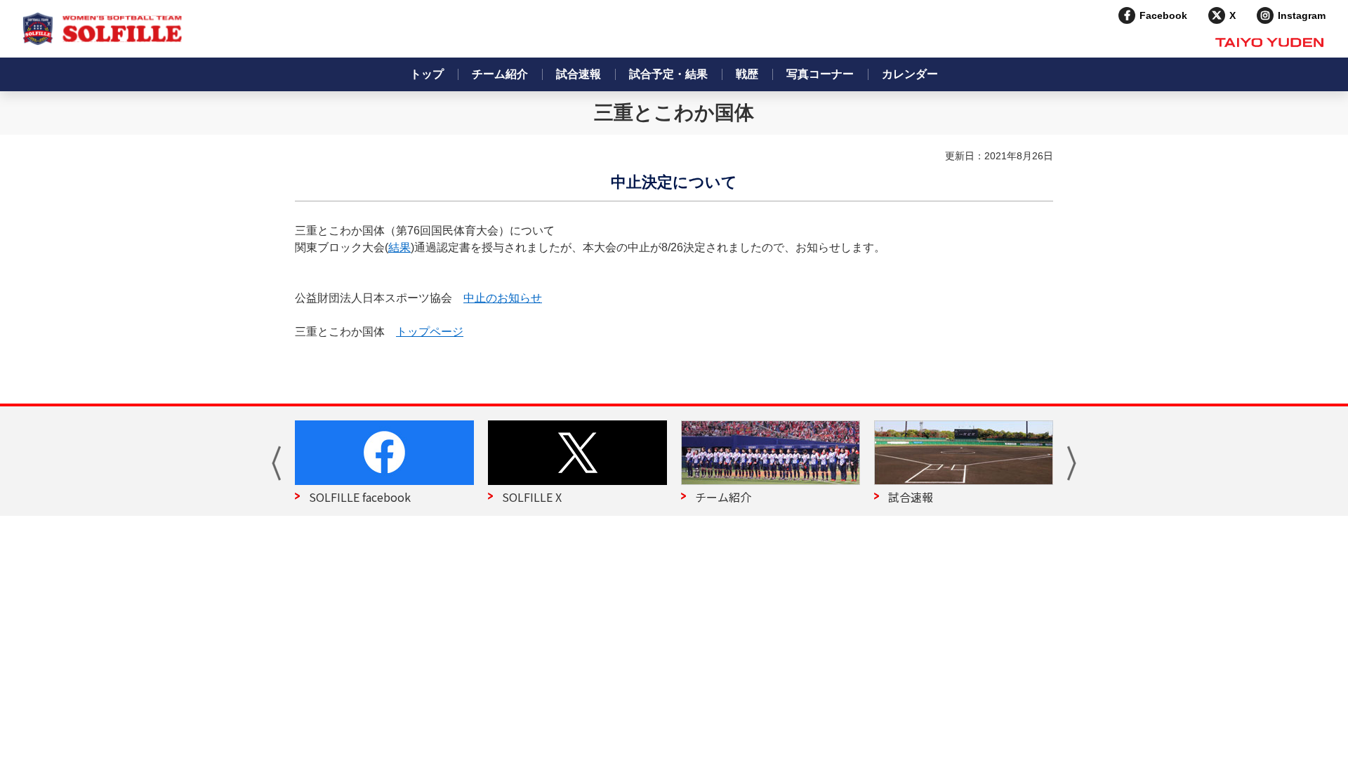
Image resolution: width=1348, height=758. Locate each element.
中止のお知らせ (502, 298)
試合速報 (578, 74)
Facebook (1163, 15)
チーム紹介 (500, 74)
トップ (427, 74)
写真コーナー (820, 74)
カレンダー (910, 74)
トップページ (429, 332)
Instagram (1302, 15)
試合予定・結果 (668, 74)
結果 (399, 247)
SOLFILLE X (532, 496)
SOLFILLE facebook (360, 496)
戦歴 (747, 74)
